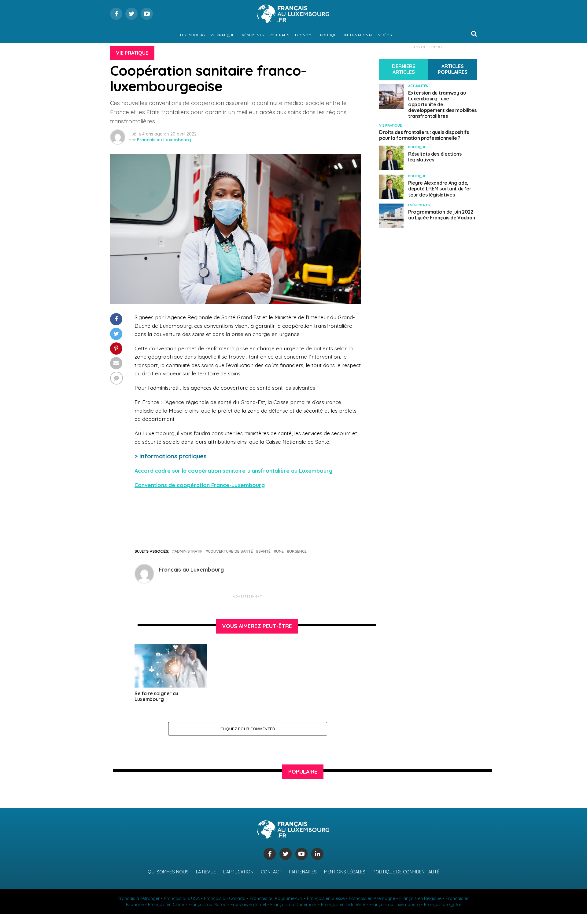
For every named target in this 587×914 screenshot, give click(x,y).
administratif (188, 551)
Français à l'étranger (139, 898)
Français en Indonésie (343, 904)
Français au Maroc (207, 904)
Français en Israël (248, 904)
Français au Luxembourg (164, 140)
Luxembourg (192, 35)
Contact (271, 872)
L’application (238, 872)
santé (264, 551)
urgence (298, 551)
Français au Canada (225, 898)
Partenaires (303, 872)
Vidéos (385, 35)
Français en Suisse (326, 898)
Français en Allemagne (372, 898)
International (358, 35)
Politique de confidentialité (406, 872)
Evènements (252, 35)
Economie (305, 35)
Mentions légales (344, 872)
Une (280, 551)
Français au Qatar (442, 904)
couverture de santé (230, 551)
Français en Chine (166, 904)
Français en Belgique (420, 898)
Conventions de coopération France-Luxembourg (200, 485)
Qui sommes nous (168, 872)
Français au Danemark (293, 904)
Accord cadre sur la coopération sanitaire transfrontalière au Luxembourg (233, 470)
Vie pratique (222, 35)
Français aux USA (182, 898)
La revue (206, 872)
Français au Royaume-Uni (276, 898)
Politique (329, 35)
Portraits (279, 35)
